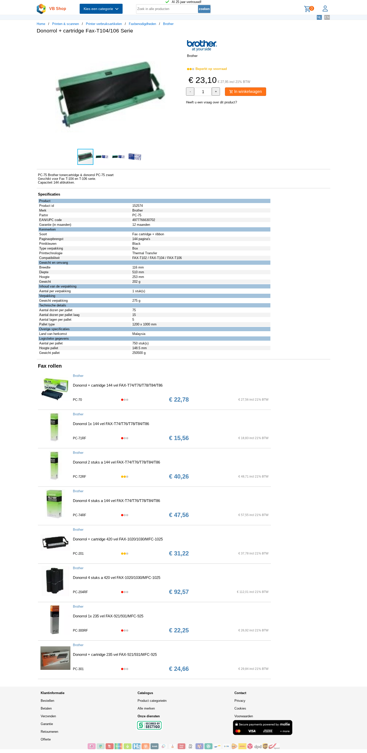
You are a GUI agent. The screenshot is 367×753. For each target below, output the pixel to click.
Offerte (46, 739)
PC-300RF (80, 630)
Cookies (240, 708)
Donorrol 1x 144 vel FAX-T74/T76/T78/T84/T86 (111, 424)
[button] (179, 43)
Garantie (47, 724)
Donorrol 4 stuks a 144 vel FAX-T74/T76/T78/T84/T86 (116, 501)
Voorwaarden (243, 716)
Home (41, 24)
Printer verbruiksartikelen (104, 24)
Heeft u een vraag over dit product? (211, 102)
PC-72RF (79, 477)
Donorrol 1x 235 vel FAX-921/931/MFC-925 (108, 616)
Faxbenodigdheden (142, 24)
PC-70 (77, 400)
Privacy (239, 701)
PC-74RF (79, 515)
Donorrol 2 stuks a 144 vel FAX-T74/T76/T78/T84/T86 (116, 462)
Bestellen (47, 701)
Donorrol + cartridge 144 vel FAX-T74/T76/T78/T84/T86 (118, 385)
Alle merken (146, 708)
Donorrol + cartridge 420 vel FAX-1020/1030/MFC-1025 (118, 539)
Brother (168, 24)
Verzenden (48, 716)
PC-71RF (79, 438)
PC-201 (78, 553)
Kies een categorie (99, 9)
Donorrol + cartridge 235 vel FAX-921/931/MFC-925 (115, 654)
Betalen (46, 708)
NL (319, 17)
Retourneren (49, 732)
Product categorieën (152, 701)
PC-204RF (80, 592)
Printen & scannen (65, 24)
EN (327, 17)
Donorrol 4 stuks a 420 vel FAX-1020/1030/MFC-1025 (116, 577)
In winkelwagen (247, 91)
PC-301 (78, 669)
